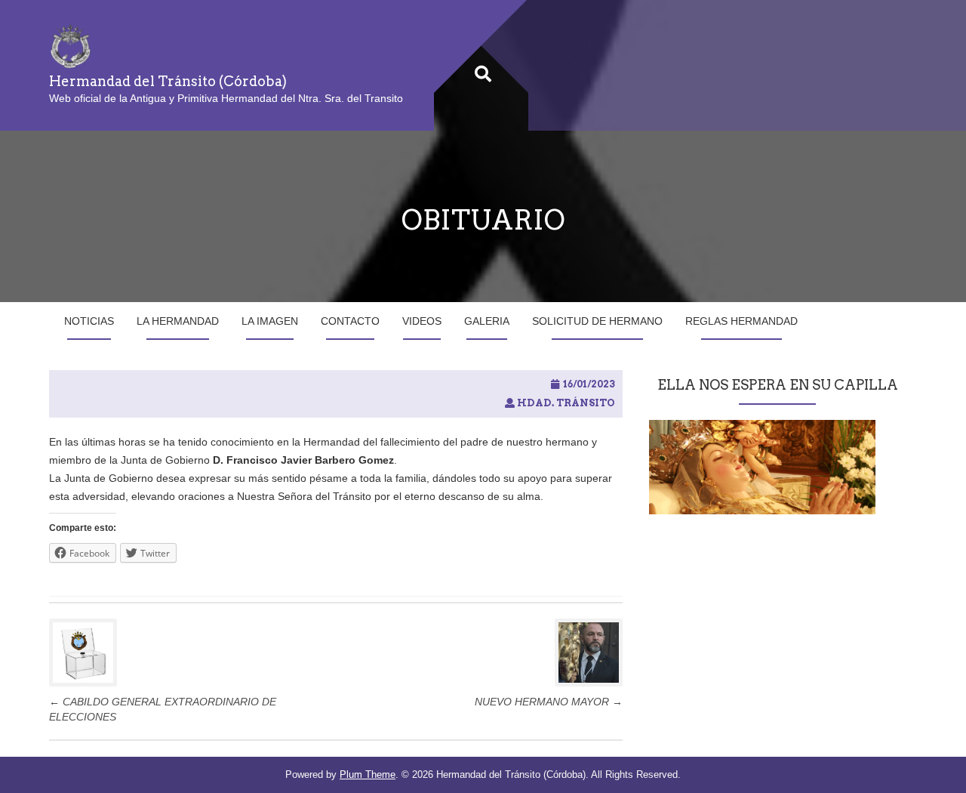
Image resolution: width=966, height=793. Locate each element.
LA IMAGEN (270, 321)
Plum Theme (367, 774)
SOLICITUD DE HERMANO (597, 321)
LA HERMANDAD (178, 321)
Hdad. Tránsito (566, 403)
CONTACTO (350, 321)
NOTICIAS (89, 321)
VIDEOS (421, 321)
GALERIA (486, 321)
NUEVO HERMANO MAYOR (549, 702)
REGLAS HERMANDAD (741, 321)
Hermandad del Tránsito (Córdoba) (168, 81)
